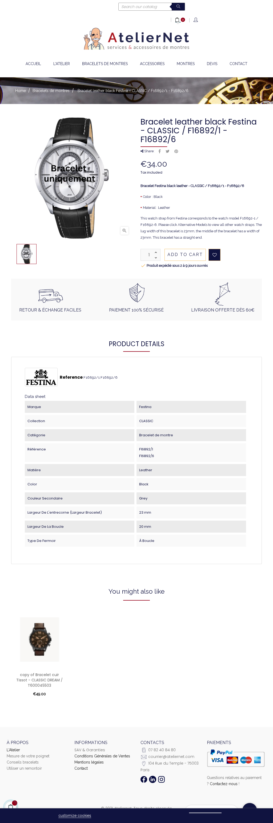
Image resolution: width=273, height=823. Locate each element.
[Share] (159, 151)
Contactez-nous (224, 784)
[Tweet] (168, 151)
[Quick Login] (196, 20)
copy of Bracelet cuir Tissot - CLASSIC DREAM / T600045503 (39, 680)
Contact (81, 768)
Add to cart (185, 254)
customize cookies (74, 815)
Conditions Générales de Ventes (102, 756)
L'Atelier (13, 750)
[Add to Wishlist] (214, 255)
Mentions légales (89, 762)
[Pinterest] (176, 151)
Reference (71, 377)
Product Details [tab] (136, 343)
